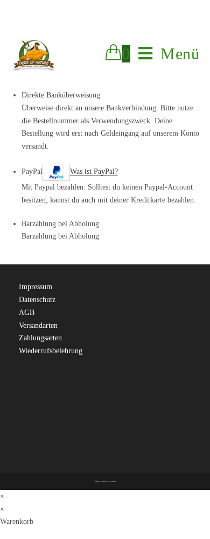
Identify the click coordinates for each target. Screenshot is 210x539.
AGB (26, 313)
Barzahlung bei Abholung (60, 224)
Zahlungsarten (40, 338)
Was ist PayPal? (94, 171)
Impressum (36, 287)
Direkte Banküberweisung (61, 95)
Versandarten (38, 325)
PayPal (70, 171)
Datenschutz (37, 300)
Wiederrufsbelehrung (50, 351)
